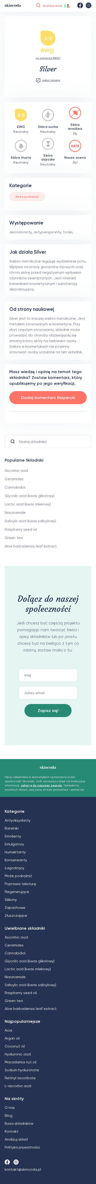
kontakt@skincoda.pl (23, 1169)
